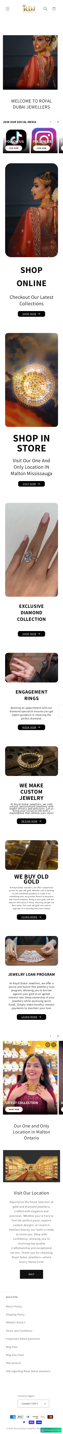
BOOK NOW (29, 727)
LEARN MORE (29, 917)
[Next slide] (58, 122)
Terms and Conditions (19, 1330)
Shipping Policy (15, 1314)
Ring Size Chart (15, 1355)
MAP (31, 1274)
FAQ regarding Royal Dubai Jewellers (28, 1371)
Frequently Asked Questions (23, 1338)
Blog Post (12, 1347)
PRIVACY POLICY (15, 1322)
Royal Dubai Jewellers (25, 1428)
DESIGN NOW (29, 821)
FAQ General (13, 1363)
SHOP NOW (29, 314)
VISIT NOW (29, 484)
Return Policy (14, 1306)
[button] (7, 9)
